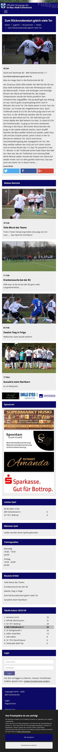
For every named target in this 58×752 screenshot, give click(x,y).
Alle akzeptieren (29, 737)
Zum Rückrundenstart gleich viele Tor (24, 27)
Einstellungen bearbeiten (29, 745)
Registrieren (10, 703)
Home (7, 25)
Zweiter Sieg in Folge (14, 332)
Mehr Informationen (24, 731)
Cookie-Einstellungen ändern (37, 681)
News (38, 25)
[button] (11, 171)
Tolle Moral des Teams (15, 227)
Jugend (16, 25)
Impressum (10, 709)
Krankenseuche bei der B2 (17, 280)
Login (7, 700)
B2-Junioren (28, 25)
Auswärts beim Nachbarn (16, 382)
